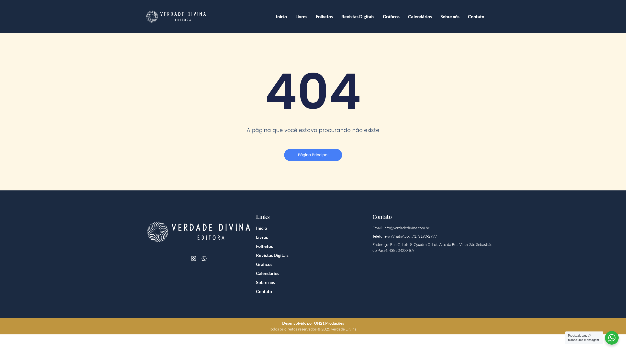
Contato (476, 16)
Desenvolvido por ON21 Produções (313, 323)
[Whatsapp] (204, 258)
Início (281, 16)
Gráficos (391, 16)
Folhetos (324, 16)
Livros (301, 16)
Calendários (420, 16)
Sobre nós (449, 16)
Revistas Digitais (357, 16)
